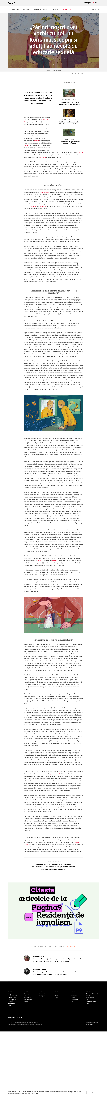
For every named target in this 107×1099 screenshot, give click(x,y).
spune (26, 145)
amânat (36, 140)
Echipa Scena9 (12, 996)
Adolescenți (57, 22)
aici (37, 1093)
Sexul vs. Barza (44, 192)
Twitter (79, 73)
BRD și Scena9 (12, 998)
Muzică (74, 99)
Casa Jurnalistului (61, 974)
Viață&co (66, 139)
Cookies (88, 996)
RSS (72, 1001)
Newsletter (11, 1003)
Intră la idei (25, 9)
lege (70, 741)
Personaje (11, 9)
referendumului (62, 582)
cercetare (55, 560)
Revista (64, 9)
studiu (40, 560)
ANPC (88, 999)
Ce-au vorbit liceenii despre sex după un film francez (53, 867)
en (91, 9)
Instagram (43, 206)
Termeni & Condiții (92, 994)
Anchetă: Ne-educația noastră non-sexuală (53, 864)
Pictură (74, 119)
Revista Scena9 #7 (44, 994)
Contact (10, 1005)
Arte (18, 9)
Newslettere (56, 9)
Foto (56, 998)
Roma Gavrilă (65, 58)
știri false (43, 157)
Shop (70, 9)
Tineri (73, 139)
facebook (76, 73)
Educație (49, 22)
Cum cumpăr (90, 998)
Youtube (73, 998)
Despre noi (11, 994)
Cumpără (42, 996)
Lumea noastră (36, 9)
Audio (57, 996)
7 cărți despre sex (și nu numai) (53, 869)
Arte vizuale (66, 119)
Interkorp (91, 1024)
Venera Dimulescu (45, 58)
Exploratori (66, 99)
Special (45, 9)
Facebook (33, 206)
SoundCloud (74, 999)
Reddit (82, 73)
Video (56, 994)
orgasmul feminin (55, 774)
